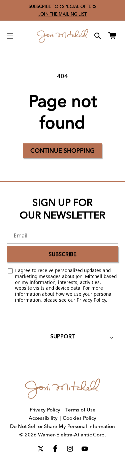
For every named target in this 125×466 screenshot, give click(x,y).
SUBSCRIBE (63, 254)
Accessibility (43, 418)
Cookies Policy (79, 418)
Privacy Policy (91, 300)
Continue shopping (62, 150)
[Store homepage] (62, 389)
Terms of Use (80, 409)
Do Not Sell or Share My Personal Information (62, 426)
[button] (10, 36)
